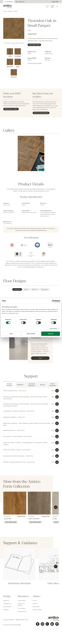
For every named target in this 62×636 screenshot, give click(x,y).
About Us (35, 603)
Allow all (50, 333)
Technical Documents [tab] (9, 384)
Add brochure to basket (11, 109)
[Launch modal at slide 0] (42, 138)
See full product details (34, 63)
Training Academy (37, 609)
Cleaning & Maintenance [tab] (31, 384)
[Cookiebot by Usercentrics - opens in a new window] (53, 301)
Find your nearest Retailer (41, 113)
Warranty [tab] (42, 384)
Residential (10, 1)
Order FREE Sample (34, 44)
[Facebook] (37, 624)
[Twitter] (47, 624)
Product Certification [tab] (52, 384)
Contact (35, 600)
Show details (53, 328)
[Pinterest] (57, 624)
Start (40, 358)
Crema (55, 519)
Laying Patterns (7, 603)
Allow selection (31, 333)
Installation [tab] (20, 384)
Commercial (21, 1)
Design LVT (6, 600)
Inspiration (6, 609)
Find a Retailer (21, 608)
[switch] (23, 322)
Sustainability (36, 606)
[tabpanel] (31, 398)
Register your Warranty (21, 604)
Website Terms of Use (22, 620)
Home (4, 11)
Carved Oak (7, 519)
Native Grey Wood (33, 519)
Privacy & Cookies (8, 620)
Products (10, 11)
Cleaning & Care (22, 611)
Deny (11, 333)
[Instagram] (42, 624)
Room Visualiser (7, 606)
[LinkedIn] (52, 624)
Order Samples (22, 600)
